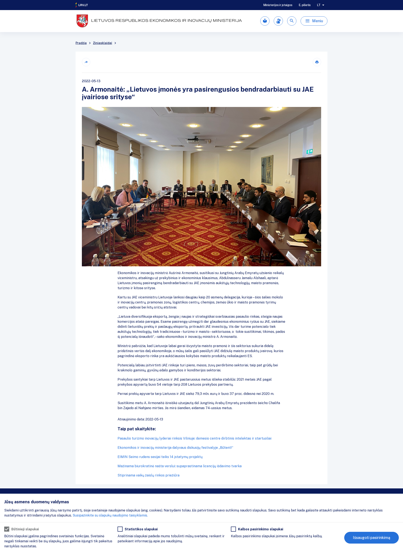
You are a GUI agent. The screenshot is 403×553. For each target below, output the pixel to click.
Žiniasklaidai (102, 43)
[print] (317, 62)
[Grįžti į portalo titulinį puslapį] (82, 5)
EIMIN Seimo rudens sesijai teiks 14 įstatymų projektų (160, 457)
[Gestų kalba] (278, 21)
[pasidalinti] (86, 62)
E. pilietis (305, 5)
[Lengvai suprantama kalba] (265, 21)
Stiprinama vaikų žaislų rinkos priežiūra (148, 475)
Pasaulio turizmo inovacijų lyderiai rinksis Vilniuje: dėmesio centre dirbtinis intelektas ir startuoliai (194, 438)
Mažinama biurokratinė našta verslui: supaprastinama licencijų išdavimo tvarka (180, 466)
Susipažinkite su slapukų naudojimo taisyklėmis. (110, 515)
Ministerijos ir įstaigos (277, 5)
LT (319, 5)
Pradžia (81, 43)
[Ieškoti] (291, 21)
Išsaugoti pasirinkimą (371, 537)
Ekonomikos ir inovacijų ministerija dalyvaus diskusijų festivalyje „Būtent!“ (175, 448)
